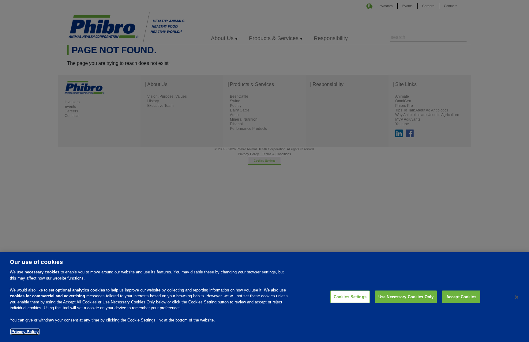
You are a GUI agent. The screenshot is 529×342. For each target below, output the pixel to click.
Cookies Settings (350, 296)
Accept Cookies (461, 296)
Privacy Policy (25, 331)
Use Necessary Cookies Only (405, 296)
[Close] (517, 297)
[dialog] (264, 297)
